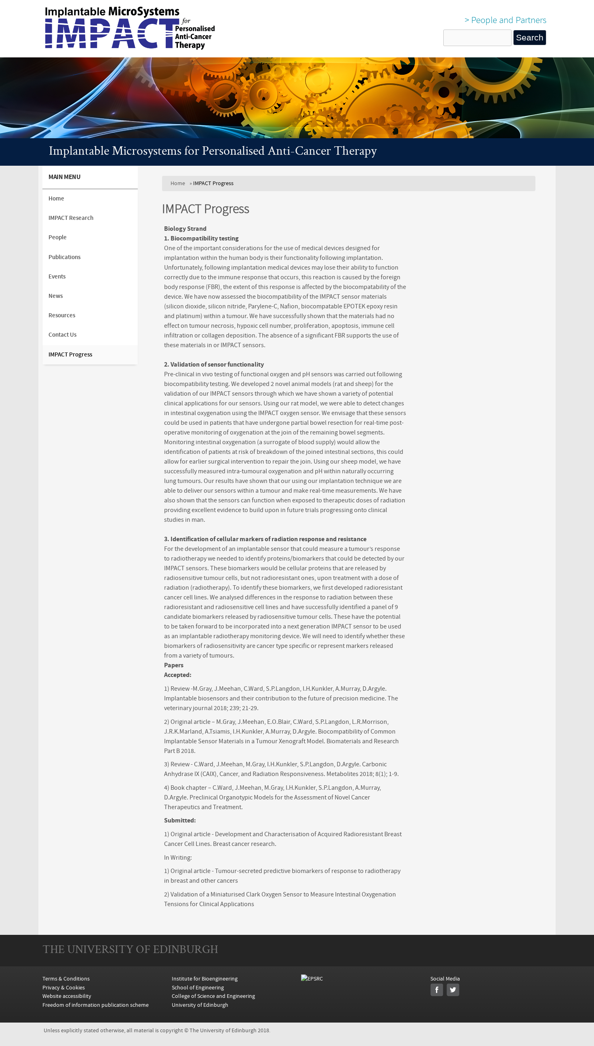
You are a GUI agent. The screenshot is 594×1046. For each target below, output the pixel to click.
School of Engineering (198, 987)
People (57, 237)
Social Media (445, 979)
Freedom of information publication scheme (95, 1005)
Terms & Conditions (66, 979)
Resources (61, 315)
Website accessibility (66, 996)
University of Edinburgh (200, 1005)
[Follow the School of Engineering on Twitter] (453, 989)
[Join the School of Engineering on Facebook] (436, 989)
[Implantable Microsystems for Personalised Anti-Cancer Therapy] (128, 48)
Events (56, 276)
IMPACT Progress (70, 354)
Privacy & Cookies (63, 987)
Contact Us (62, 335)
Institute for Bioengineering (205, 979)
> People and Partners (505, 20)
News (55, 296)
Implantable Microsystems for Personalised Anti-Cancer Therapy (213, 152)
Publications (64, 257)
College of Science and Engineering (213, 996)
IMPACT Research (70, 218)
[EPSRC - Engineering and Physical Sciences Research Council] (312, 979)
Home (178, 183)
